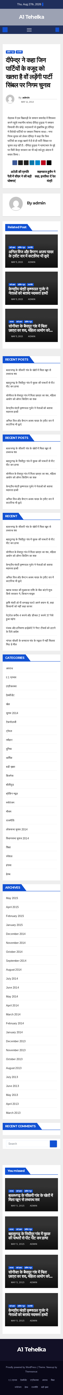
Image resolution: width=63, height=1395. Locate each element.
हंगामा (9, 865)
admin (26, 97)
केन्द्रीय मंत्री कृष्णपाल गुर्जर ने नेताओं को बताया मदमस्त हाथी (28, 291)
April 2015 (12, 907)
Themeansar (31, 1371)
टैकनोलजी (11, 722)
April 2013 (12, 1103)
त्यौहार (9, 740)
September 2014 (16, 960)
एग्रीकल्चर (11, 686)
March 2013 (13, 1112)
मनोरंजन (10, 802)
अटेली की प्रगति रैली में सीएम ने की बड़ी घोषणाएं (19, 176)
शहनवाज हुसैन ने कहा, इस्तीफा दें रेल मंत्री (45, 176)
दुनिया (9, 748)
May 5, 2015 (18, 1206)
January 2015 (14, 925)
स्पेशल (9, 856)
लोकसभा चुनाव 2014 (17, 829)
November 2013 (16, 1050)
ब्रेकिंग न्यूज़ (10, 52)
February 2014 (15, 1023)
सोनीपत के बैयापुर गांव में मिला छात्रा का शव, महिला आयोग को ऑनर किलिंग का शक (29, 330)
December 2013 (16, 1041)
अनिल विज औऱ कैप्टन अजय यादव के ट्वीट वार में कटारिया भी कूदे (31, 253)
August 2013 (14, 1068)
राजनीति (19, 52)
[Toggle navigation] (29, 30)
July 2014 (12, 978)
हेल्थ (8, 874)
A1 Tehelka (31, 17)
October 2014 (14, 951)
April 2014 (12, 1005)
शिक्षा (8, 847)
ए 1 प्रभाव (11, 677)
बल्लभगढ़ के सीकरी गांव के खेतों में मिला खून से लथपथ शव (30, 1197)
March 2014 (13, 1014)
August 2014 (14, 969)
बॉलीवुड (10, 784)
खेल (8, 704)
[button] (52, 29)
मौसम (8, 811)
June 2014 (12, 987)
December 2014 (16, 933)
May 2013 (12, 1095)
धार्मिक (9, 757)
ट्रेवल (9, 731)
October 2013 (14, 1059)
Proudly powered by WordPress (21, 1367)
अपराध (12, 322)
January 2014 (14, 1032)
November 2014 (16, 942)
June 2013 (12, 1086)
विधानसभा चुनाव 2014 (17, 838)
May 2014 (12, 996)
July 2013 (12, 1077)
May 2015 (12, 898)
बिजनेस (9, 775)
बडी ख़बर (12, 247)
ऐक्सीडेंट (10, 695)
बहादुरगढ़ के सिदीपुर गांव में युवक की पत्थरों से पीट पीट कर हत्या (29, 1235)
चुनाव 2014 (12, 713)
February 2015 (15, 916)
